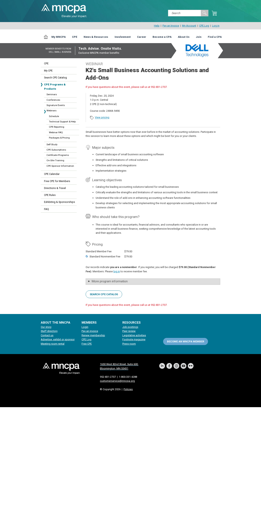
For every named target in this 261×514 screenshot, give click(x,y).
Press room (129, 343)
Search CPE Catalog (55, 77)
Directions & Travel (55, 188)
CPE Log (204, 25)
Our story (46, 327)
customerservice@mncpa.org (117, 380)
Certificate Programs (57, 155)
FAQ (46, 209)
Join (198, 36)
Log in (215, 25)
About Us (183, 36)
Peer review (129, 331)
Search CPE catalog (104, 294)
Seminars (51, 94)
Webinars (51, 110)
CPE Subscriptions (56, 149)
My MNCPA (58, 36)
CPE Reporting (56, 126)
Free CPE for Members (57, 181)
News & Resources (96, 36)
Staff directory (49, 331)
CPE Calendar (52, 173)
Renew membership (93, 335)
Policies (128, 389)
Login (85, 327)
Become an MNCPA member (185, 341)
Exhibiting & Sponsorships (59, 201)
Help (156, 25)
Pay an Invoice (171, 25)
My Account (189, 25)
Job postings (130, 327)
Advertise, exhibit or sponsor (58, 339)
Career (141, 36)
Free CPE (87, 343)
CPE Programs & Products (55, 86)
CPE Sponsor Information (60, 165)
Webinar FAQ (56, 132)
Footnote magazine (133, 339)
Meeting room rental (52, 343)
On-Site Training (55, 160)
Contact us (47, 335)
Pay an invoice (90, 331)
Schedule (54, 116)
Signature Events (55, 105)
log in (116, 271)
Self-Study (51, 144)
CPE (74, 36)
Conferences (53, 99)
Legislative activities (134, 335)
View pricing (102, 117)
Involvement (123, 36)
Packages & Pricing (59, 137)
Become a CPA (162, 36)
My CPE (48, 70)
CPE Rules (50, 195)
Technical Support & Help (62, 121)
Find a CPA (215, 36)
